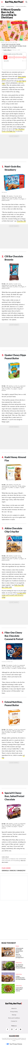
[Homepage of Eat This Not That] (13, 1003)
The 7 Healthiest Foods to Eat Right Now (13, 130)
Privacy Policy (14, 1011)
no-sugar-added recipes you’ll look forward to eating (14, 595)
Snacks (13, 870)
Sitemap (14, 1014)
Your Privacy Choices (15, 1044)
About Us (14, 1008)
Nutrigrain (4, 192)
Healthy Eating (10, 6)
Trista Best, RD (21, 221)
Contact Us (14, 1021)
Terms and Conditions (14, 1018)
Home (2, 6)
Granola (5, 870)
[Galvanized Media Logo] (14, 1036)
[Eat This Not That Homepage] (14, 2)
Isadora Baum (7, 50)
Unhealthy (21, 870)
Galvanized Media (13, 1038)
